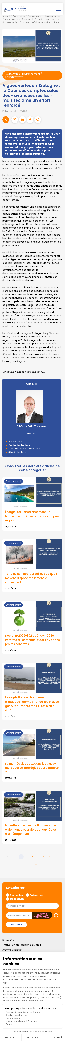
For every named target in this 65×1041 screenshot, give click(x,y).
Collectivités (19, 16)
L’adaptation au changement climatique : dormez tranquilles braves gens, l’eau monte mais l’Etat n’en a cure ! (32, 703)
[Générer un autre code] (55, 915)
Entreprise (36, 894)
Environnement (35, 16)
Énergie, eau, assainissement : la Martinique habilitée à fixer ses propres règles (32, 516)
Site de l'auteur (17, 452)
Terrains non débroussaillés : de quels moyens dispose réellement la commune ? (31, 578)
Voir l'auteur (15, 441)
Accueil (6, 16)
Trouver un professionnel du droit (21, 945)
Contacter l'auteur (19, 445)
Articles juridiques (12, 949)
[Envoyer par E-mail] (37, 119)
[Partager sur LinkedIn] (22, 119)
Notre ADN (8, 940)
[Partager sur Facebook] (30, 119)
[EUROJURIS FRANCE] (15, 9)
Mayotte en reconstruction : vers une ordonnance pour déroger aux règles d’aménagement (31, 829)
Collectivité (17, 898)
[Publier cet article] (15, 119)
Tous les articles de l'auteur (24, 448)
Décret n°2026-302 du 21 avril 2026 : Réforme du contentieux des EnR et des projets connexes (32, 640)
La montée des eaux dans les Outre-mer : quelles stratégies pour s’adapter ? (32, 768)
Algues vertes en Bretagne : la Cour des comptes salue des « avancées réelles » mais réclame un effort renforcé (31, 21)
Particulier (17, 894)
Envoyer (16, 924)
